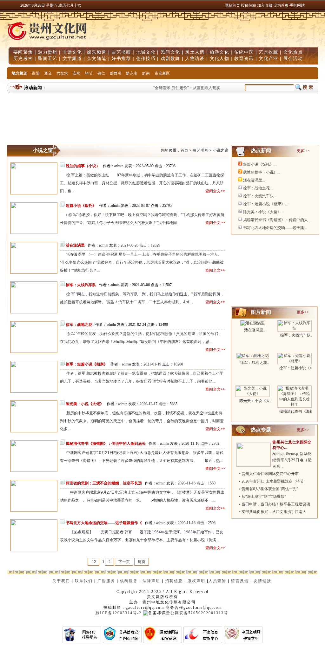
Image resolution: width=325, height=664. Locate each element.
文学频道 (72, 58)
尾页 (141, 562)
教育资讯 (244, 58)
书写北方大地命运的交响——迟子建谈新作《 (104, 523)
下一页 (124, 562)
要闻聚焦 (23, 52)
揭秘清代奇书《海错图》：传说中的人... (277, 220)
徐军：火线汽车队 (81, 285)
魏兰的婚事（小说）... (261, 172)
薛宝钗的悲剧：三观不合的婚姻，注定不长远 (104, 483)
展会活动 (293, 58)
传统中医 (244, 52)
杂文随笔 (96, 58)
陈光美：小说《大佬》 (85, 404)
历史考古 (23, 58)
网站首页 (232, 5)
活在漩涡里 (75, 245)
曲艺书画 (121, 52)
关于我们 (61, 581)
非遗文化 (72, 52)
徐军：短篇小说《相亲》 (87, 364)
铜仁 (101, 73)
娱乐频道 (96, 52)
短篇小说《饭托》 (81, 205)
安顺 (76, 73)
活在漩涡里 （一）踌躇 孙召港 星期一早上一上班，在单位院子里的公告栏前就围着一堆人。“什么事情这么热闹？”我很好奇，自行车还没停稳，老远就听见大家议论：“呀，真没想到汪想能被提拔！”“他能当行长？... (142, 262)
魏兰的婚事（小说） (83, 166)
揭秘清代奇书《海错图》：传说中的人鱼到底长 (106, 443)
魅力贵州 (47, 52)
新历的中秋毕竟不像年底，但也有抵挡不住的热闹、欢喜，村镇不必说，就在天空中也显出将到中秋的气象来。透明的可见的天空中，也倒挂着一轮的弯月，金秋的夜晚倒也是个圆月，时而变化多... (142, 421)
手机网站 (297, 5)
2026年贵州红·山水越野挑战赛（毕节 (273, 481)
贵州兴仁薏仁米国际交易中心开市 (270, 473)
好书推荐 (121, 58)
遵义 (48, 73)
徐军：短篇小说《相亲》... (265, 204)
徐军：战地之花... (258, 188)
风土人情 (194, 52)
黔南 (146, 73)
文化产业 (268, 58)
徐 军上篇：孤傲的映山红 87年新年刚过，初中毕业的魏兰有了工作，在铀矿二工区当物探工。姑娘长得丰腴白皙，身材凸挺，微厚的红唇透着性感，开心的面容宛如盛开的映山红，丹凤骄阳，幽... (142, 183)
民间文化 (170, 52)
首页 (185, 150)
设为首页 (281, 5)
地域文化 (146, 52)
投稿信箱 (248, 5)
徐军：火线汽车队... (259, 196)
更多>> (303, 150)
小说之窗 (221, 150)
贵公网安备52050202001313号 (197, 613)
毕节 (89, 73)
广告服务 (106, 581)
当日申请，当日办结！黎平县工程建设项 (276, 504)
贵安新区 (162, 73)
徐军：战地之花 (79, 324)
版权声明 (196, 581)
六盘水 (62, 73)
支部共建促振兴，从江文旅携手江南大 (274, 512)
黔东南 (131, 73)
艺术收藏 (268, 52)
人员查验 (217, 581)
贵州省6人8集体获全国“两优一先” (270, 489)
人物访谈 (194, 58)
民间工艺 (47, 58)
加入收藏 (265, 5)
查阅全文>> (215, 191)
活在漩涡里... (254, 180)
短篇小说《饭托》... (259, 164)
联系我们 (84, 581)
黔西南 (115, 73)
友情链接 (263, 581)
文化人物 (219, 58)
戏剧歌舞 (170, 58)
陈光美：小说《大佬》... (263, 212)
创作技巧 (146, 58)
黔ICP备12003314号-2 (119, 613)
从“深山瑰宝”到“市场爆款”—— (268, 496)
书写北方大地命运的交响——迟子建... (275, 228)
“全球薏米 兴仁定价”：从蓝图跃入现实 (182, 88)
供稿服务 (129, 581)
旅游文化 (219, 52)
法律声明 (151, 581)
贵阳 (35, 73)
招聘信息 (174, 581)
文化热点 (293, 52)
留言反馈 (240, 581)
